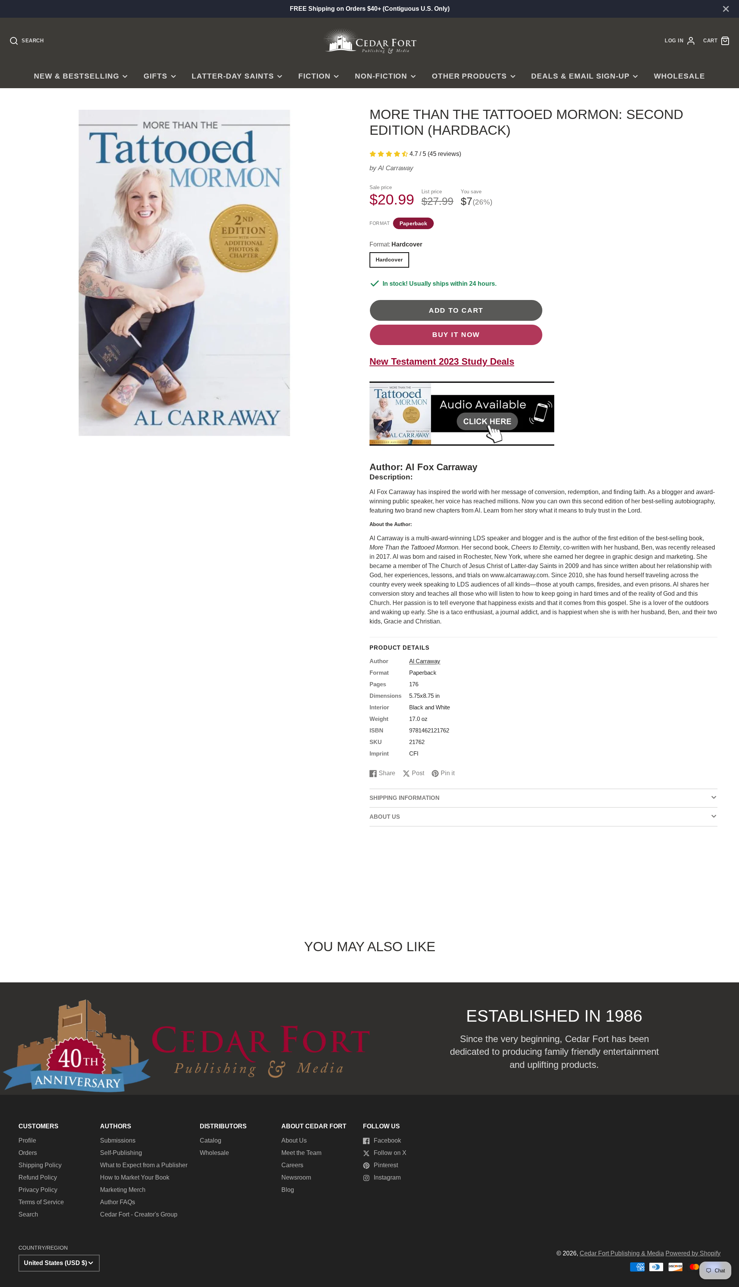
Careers (292, 1165)
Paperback (413, 223)
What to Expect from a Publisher (143, 1165)
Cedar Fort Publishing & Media (622, 1253)
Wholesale (679, 76)
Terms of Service (41, 1202)
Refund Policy (37, 1177)
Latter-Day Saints (233, 76)
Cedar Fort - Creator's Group (138, 1214)
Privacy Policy (37, 1189)
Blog (287, 1189)
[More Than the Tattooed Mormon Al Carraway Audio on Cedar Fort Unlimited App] (462, 457)
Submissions (117, 1140)
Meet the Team (301, 1153)
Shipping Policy (40, 1165)
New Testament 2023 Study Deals (442, 361)
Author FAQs (117, 1202)
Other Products (469, 76)
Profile (27, 1140)
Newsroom (296, 1177)
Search (28, 1214)
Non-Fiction (381, 76)
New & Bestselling (76, 76)
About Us (294, 1140)
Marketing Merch (122, 1189)
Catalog (210, 1140)
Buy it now (456, 334)
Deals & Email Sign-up (580, 76)
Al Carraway (395, 168)
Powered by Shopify (693, 1253)
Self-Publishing (121, 1153)
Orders (27, 1153)
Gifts (155, 76)
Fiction (314, 76)
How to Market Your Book (134, 1177)
